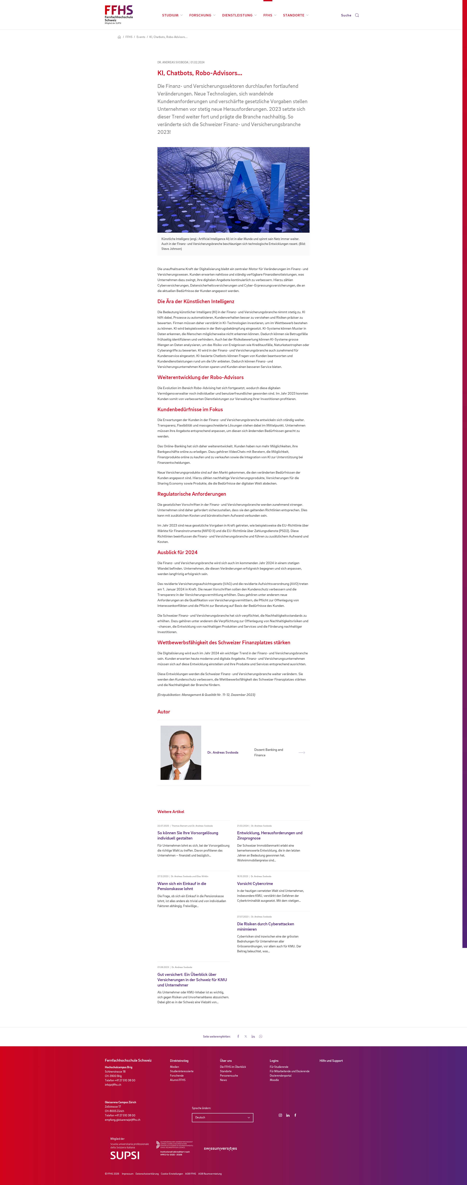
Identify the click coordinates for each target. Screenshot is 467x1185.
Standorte (293, 15)
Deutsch (200, 1117)
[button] (238, 1037)
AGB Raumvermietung (210, 1174)
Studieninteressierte (182, 1071)
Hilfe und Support (331, 1061)
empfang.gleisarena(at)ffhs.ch (122, 1120)
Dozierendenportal (281, 1075)
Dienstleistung (237, 15)
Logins (274, 1061)
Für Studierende (279, 1067)
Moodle (274, 1080)
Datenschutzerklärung (147, 1174)
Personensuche (229, 1075)
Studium (170, 15)
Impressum (127, 1174)
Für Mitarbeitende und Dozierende (290, 1071)
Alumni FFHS (178, 1080)
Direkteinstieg (179, 1061)
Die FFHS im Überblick (233, 1067)
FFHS (267, 15)
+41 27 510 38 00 (125, 1080)
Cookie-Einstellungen (172, 1174)
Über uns (226, 1061)
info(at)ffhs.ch (113, 1085)
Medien (174, 1067)
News (223, 1080)
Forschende (177, 1075)
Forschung (200, 15)
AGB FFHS (190, 1174)
